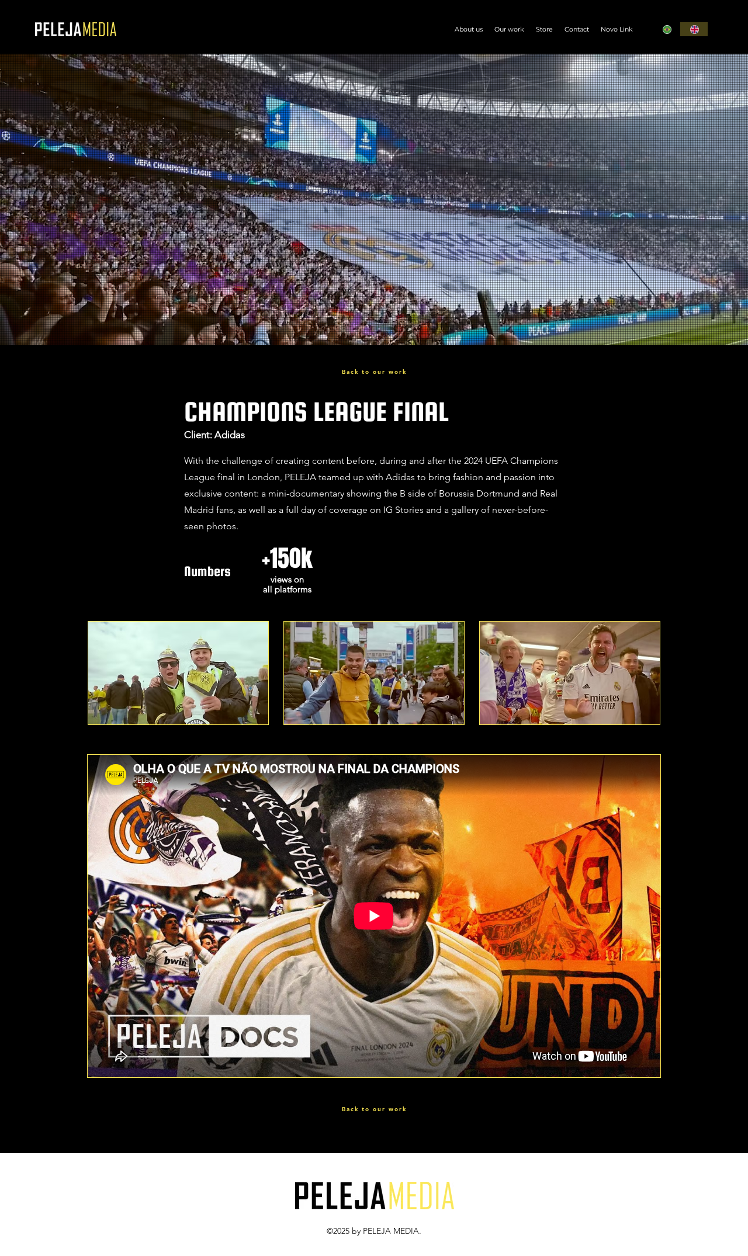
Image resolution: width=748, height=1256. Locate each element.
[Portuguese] (666, 29)
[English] (694, 29)
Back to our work (374, 372)
